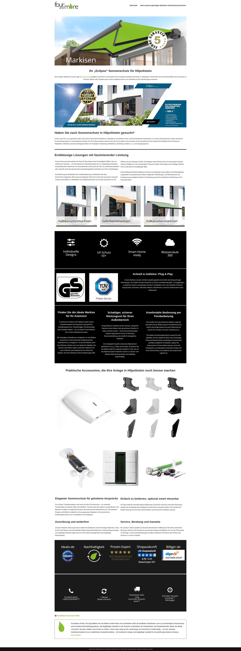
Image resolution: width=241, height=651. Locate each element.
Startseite (133, 5)
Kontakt (151, 649)
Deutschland (86, 77)
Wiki (115, 649)
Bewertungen (133, 649)
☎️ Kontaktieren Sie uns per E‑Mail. (67, 615)
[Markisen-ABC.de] (66, 5)
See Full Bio (75, 635)
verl (124, 285)
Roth (132, 144)
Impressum (139, 649)
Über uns (118, 649)
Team (122, 649)
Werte (125, 649)
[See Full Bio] (81, 635)
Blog (129, 649)
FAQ (112, 649)
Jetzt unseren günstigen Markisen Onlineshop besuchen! (163, 5)
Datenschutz (145, 649)
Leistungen (107, 649)
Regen (112, 346)
